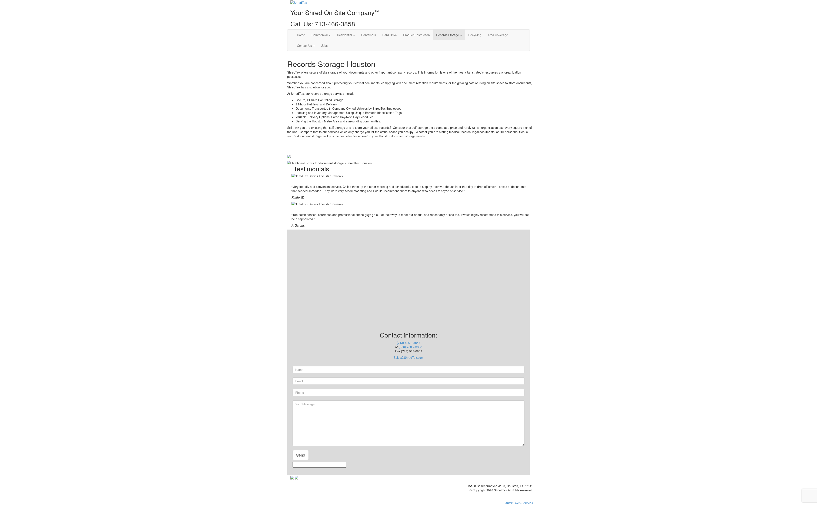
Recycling (474, 35)
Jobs (324, 45)
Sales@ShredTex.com (409, 357)
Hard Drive (389, 35)
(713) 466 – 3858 (408, 342)
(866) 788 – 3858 (410, 347)
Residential (345, 35)
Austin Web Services (519, 503)
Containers (368, 35)
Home (301, 35)
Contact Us (305, 45)
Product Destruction (416, 35)
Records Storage (448, 35)
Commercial (320, 35)
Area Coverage (498, 35)
